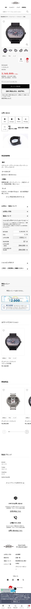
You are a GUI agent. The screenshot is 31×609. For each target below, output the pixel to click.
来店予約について (6, 98)
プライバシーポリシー (7, 597)
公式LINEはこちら (15, 511)
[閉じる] (15, 589)
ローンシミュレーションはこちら (9, 81)
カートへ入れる (15, 86)
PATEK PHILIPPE (7, 478)
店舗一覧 (18, 557)
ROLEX (4, 463)
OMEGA (4, 473)
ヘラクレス (18, 16)
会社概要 (18, 554)
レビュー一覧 (7, 564)
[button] (27, 432)
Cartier (4, 468)
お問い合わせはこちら (15, 530)
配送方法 (6, 557)
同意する (15, 601)
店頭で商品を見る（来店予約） (15, 91)
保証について (7, 561)
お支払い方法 (7, 554)
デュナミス (12, 16)
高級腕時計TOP (4, 16)
